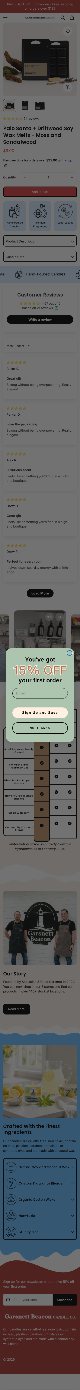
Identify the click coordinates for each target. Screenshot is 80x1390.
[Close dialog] (69, 653)
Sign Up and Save (40, 712)
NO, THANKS (40, 728)
